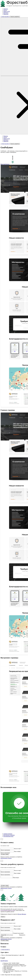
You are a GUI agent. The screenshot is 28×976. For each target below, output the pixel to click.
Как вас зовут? (17, 848)
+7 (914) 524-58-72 (5, 16)
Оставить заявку (4, 854)
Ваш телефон (17, 851)
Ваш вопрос (16, 877)
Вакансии (5, 14)
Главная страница (7, 833)
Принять (3, 916)
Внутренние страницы (9, 835)
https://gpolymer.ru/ (5, 164)
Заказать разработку (14, 16)
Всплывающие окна (8, 836)
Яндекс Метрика (22, 914)
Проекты (5, 8)
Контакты (5, 12)
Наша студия (6, 11)
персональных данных (6, 858)
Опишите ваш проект (18, 933)
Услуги (5, 10)
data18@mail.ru (4, 960)
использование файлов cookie (8, 910)
